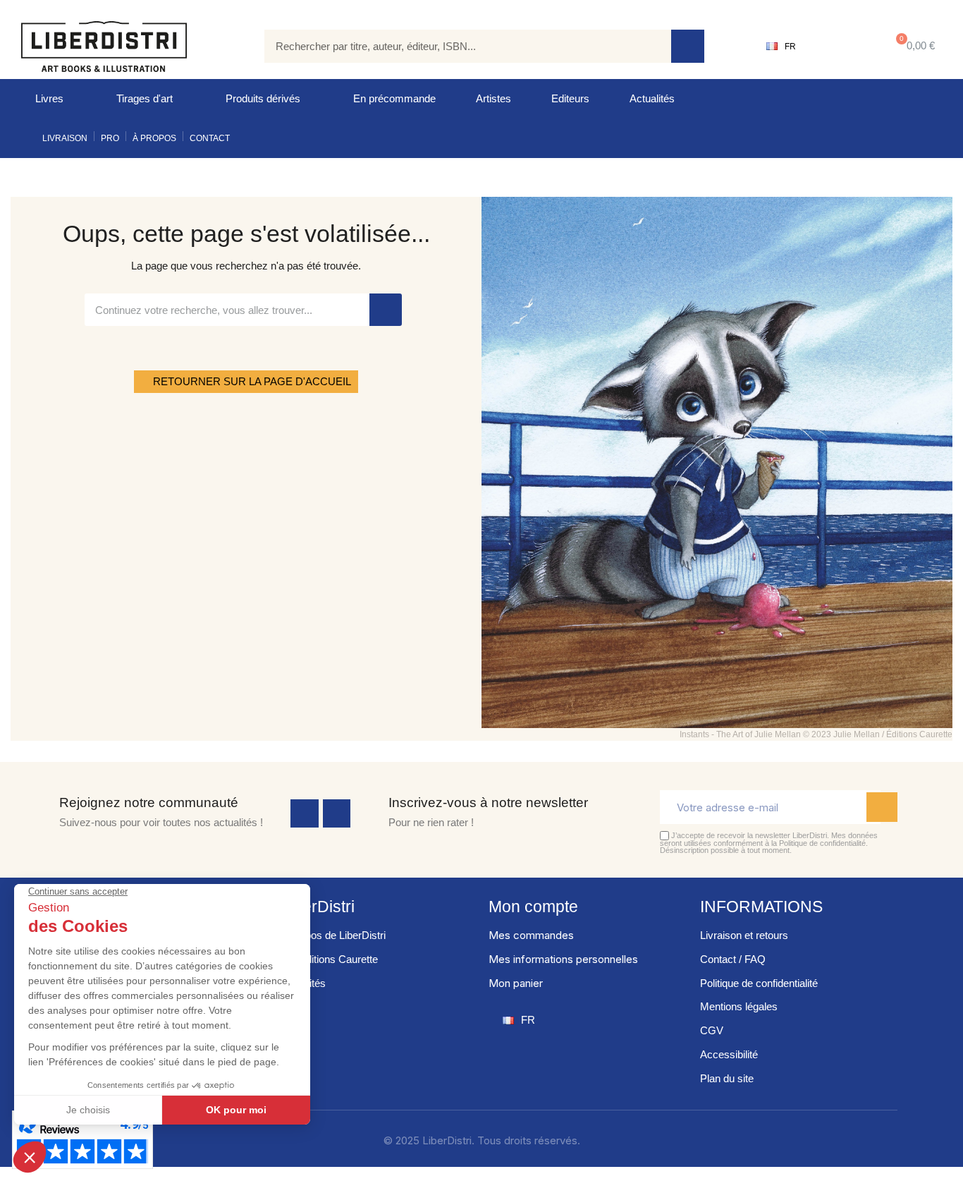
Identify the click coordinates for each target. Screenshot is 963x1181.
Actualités (652, 98)
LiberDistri (318, 906)
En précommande (394, 98)
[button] (913, 46)
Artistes (493, 98)
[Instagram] (337, 813)
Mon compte (533, 906)
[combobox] (457, 46)
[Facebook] (304, 813)
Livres (49, 98)
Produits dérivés (263, 98)
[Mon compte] (840, 46)
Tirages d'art (144, 98)
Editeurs (570, 98)
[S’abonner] (881, 807)
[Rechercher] (687, 46)
